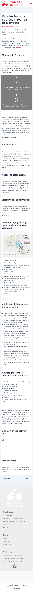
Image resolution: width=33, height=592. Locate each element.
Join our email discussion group (13, 561)
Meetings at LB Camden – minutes (13, 518)
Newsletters (7, 541)
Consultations (7, 515)
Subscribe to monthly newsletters (13, 558)
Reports (5, 525)
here (19, 48)
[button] (26, 3)
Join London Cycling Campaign (13, 555)
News (5, 538)
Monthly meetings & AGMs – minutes (14, 521)
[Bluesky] (14, 566)
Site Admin (6, 528)
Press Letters (7, 545)
